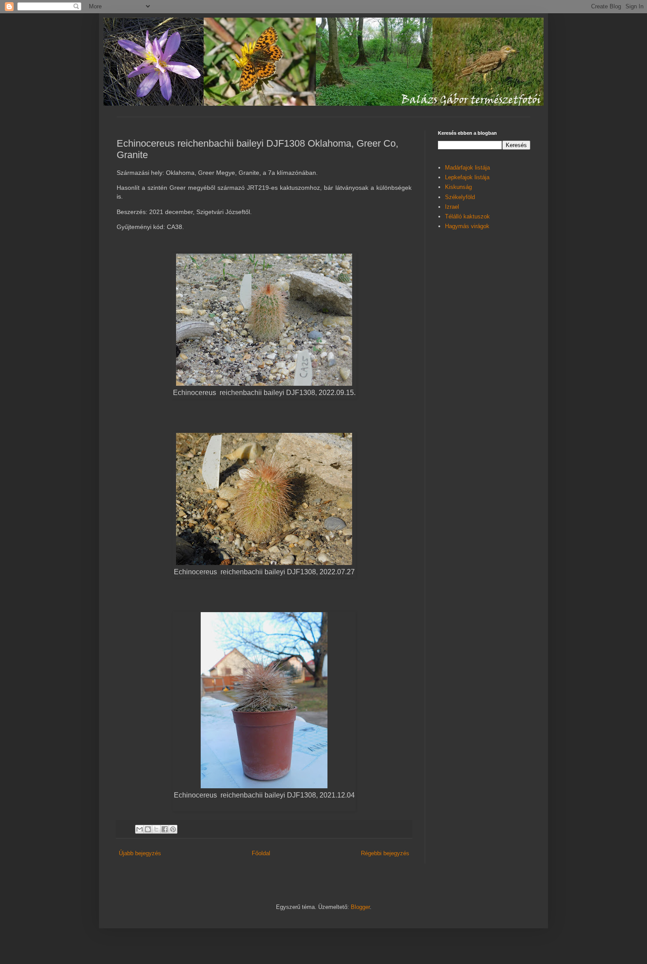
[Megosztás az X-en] (156, 829)
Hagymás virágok (467, 226)
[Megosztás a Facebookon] (164, 829)
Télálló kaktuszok (467, 216)
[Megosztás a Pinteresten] (173, 829)
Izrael (452, 206)
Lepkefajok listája (467, 177)
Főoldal (261, 853)
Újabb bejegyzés (140, 853)
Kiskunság (458, 187)
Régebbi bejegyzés (385, 853)
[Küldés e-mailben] (139, 829)
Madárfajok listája (467, 167)
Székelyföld (460, 197)
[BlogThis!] (147, 829)
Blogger (360, 907)
